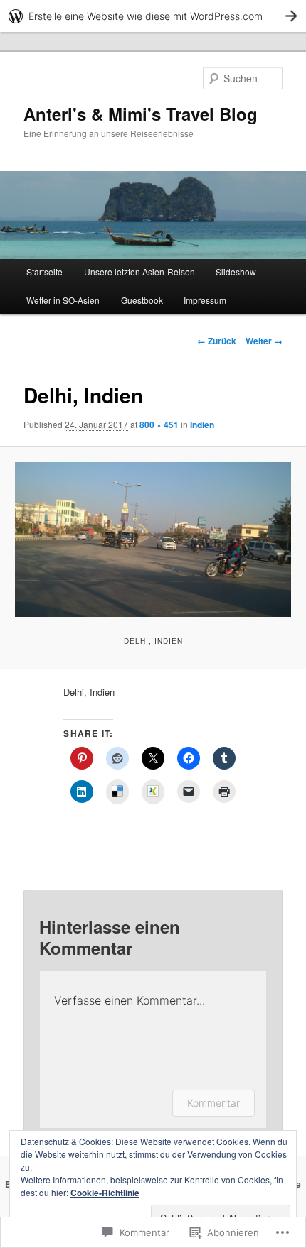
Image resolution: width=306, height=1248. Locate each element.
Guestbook (142, 300)
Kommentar (213, 1103)
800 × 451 (159, 424)
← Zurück (216, 340)
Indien (202, 424)
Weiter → (264, 340)
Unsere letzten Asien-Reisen (139, 272)
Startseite (44, 272)
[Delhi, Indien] (152, 539)
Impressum (205, 300)
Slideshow (236, 272)
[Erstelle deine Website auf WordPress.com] (153, 16)
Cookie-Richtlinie (104, 1192)
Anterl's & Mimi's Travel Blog (140, 114)
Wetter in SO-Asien (63, 300)
